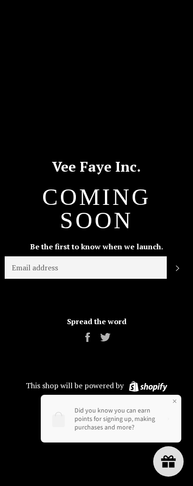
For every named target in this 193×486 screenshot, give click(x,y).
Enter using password (101, 14)
